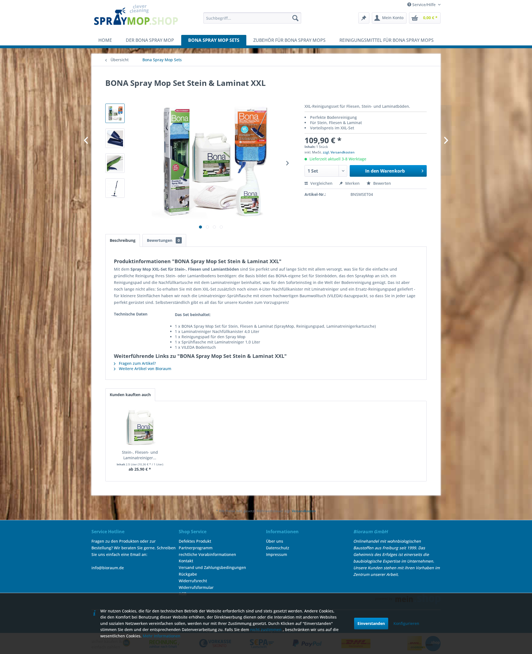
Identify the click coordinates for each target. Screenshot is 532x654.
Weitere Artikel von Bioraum (144, 368)
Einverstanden (371, 623)
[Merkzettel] (363, 18)
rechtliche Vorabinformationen (207, 554)
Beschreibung (122, 240)
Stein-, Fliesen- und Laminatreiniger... (140, 455)
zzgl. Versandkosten (339, 152)
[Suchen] (295, 18)
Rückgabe (188, 574)
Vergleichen (320, 183)
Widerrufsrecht (193, 580)
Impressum (276, 554)
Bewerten (381, 183)
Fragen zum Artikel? (137, 363)
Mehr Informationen (161, 635)
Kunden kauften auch (130, 394)
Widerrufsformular (196, 587)
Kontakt (186, 560)
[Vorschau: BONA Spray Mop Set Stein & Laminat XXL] (115, 113)
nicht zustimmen (266, 629)
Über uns (274, 541)
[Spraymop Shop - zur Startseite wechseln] (136, 18)
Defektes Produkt (195, 541)
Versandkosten (304, 511)
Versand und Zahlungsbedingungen (212, 567)
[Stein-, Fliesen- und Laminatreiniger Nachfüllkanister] (139, 427)
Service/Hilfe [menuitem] (424, 4)
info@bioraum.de (107, 567)
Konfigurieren (406, 623)
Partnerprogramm (196, 547)
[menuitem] (252, 18)
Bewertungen (163, 240)
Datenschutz (277, 547)
